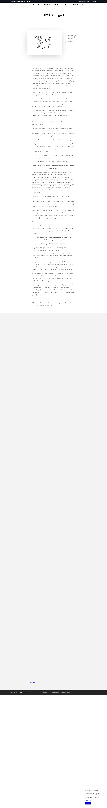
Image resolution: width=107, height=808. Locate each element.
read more (32, 372)
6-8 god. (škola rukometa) (41, 610)
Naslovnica (27, 5)
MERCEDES (32, 413)
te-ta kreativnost (53, 358)
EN (76, 1)
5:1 (29, 555)
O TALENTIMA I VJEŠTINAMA (37, 528)
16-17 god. (37, 557)
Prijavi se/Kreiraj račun (84, 1)
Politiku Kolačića (94, 796)
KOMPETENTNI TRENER (36, 607)
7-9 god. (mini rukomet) (41, 416)
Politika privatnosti (54, 692)
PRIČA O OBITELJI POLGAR (37, 660)
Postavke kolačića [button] (88, 800)
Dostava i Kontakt (65, 692)
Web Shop (76, 5)
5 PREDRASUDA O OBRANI (37, 581)
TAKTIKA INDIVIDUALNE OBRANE (39, 634)
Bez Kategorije (44, 358)
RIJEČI (30, 356)
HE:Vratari (67, 5)
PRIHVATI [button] (88, 803)
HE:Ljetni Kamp (48, 5)
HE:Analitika (36, 5)
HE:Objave (57, 5)
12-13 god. (37, 358)
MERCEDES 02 (33, 471)
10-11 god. (38, 473)
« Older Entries (31, 682)
